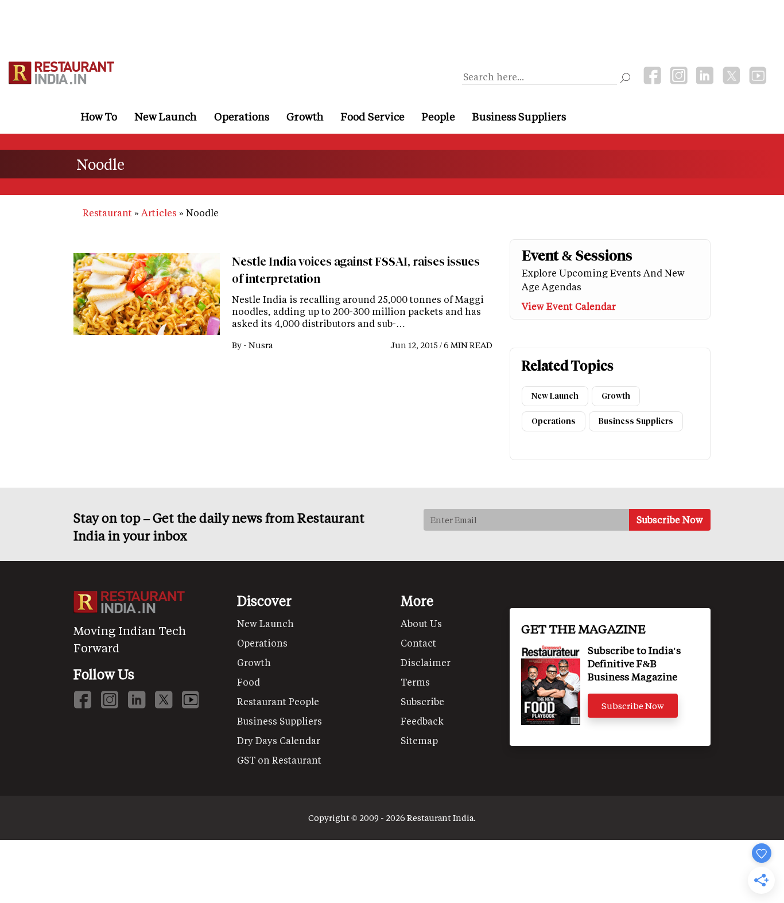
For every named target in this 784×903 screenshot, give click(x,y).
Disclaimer (426, 662)
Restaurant (107, 213)
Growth (305, 116)
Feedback (422, 721)
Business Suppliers (519, 116)
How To (99, 116)
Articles (159, 213)
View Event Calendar (569, 306)
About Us (421, 623)
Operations (241, 116)
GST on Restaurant (279, 760)
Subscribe (422, 701)
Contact (418, 643)
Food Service (373, 116)
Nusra (261, 345)
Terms (415, 682)
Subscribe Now (632, 705)
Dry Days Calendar (278, 740)
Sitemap (419, 740)
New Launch (165, 116)
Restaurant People (278, 701)
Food (248, 682)
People (438, 116)
